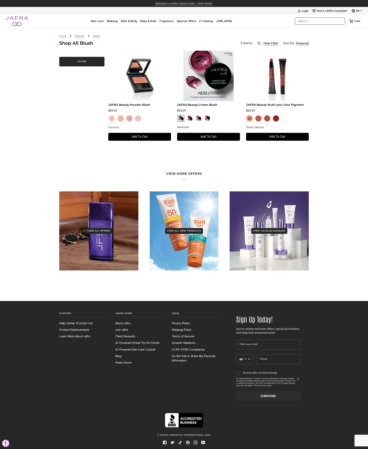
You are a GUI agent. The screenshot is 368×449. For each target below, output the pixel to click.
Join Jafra (121, 330)
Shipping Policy (181, 330)
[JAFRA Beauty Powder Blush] (140, 76)
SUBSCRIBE (268, 396)
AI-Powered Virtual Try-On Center (137, 343)
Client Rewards (125, 336)
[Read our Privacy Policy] (298, 379)
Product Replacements (74, 330)
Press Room (123, 362)
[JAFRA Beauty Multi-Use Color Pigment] (277, 76)
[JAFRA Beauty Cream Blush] (208, 76)
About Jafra (122, 323)
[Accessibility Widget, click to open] (6, 443)
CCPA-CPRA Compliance (188, 349)
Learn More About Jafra (74, 336)
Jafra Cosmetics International (182, 435)
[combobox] (316, 21)
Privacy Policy (181, 323)
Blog (118, 356)
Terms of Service (183, 336)
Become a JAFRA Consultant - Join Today (184, 3)
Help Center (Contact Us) (76, 323)
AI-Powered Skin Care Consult (135, 349)
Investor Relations (183, 343)
